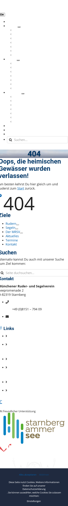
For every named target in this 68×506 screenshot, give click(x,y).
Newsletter (20, 363)
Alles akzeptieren (27, 474)
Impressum (20, 374)
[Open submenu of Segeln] (18, 60)
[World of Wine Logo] (34, 459)
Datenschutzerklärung (34, 489)
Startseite (19, 340)
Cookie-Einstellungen (27, 394)
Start (20, 188)
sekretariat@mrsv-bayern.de (33, 321)
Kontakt (17, 351)
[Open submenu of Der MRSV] (22, 93)
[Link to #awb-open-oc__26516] (3, 148)
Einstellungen (34, 501)
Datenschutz (21, 386)
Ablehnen (44, 474)
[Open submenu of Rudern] (19, 27)
